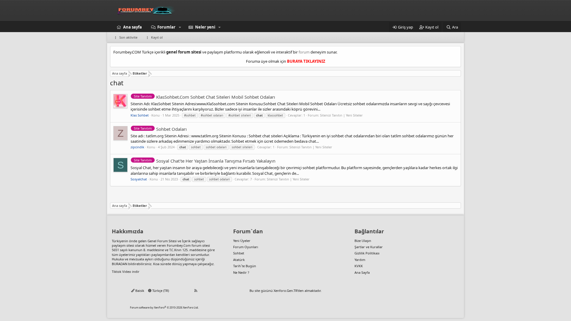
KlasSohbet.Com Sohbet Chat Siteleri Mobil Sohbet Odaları (204, 97)
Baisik (139, 290)
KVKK (358, 266)
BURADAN (119, 264)
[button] (180, 27)
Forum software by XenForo (164, 307)
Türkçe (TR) (160, 290)
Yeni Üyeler (241, 240)
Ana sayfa (132, 27)
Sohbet (238, 253)
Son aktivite (128, 37)
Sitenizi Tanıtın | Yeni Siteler (341, 115)
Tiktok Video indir (125, 271)
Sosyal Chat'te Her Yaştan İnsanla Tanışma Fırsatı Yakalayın (204, 161)
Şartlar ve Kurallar (368, 247)
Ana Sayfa (362, 272)
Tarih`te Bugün (244, 266)
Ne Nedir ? (241, 272)
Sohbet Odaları (160, 129)
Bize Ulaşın (362, 240)
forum (304, 52)
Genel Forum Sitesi (162, 241)
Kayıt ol (157, 37)
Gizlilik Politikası (366, 253)
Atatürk (239, 259)
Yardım (359, 259)
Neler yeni (205, 27)
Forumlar (166, 27)
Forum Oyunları (245, 247)
